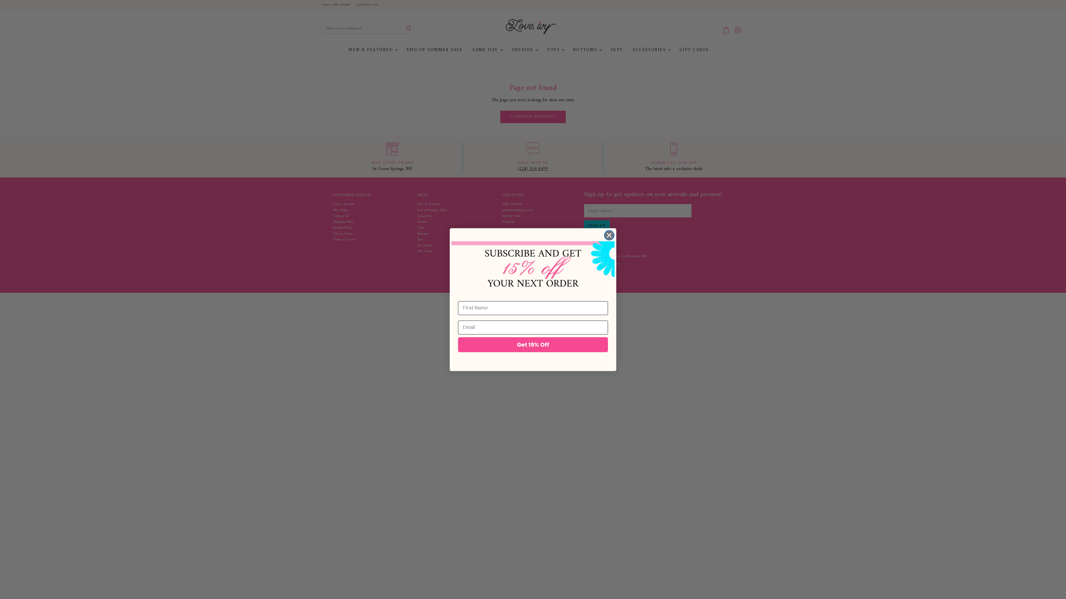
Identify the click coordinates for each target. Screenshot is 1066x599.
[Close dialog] (609, 235)
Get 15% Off (533, 345)
